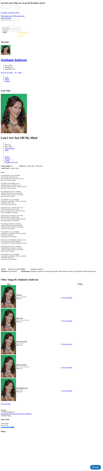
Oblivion (19, 295)
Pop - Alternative (21, 297)
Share (20, 72)
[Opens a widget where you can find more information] (95, 467)
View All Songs (6, 404)
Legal (14, 414)
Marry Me (19, 318)
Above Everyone (21, 341)
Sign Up (20, 36)
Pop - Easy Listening (22, 366)
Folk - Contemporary (23, 320)
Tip (16, 72)
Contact (18, 414)
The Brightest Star (22, 388)
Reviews (7, 159)
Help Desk (8, 414)
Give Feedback (26, 414)
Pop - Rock (19, 343)
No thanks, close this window (10, 12)
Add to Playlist (9, 148)
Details (7, 157)
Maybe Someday (21, 365)
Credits (7, 160)
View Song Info (67, 297)
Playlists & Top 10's (11, 162)
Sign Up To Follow (7, 72)
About (3, 414)
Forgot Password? (23, 33)
